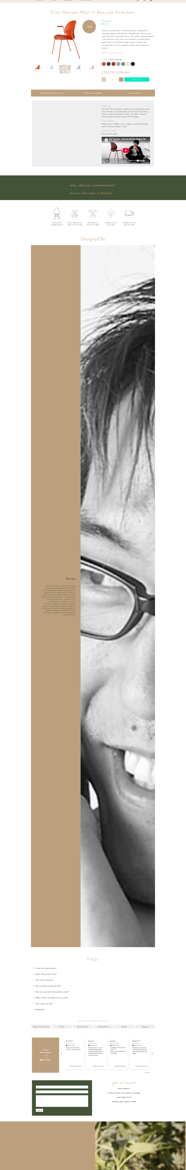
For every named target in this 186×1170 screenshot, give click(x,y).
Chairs (62, 1027)
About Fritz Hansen (41, 1027)
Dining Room (103, 1027)
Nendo (105, 23)
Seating (145, 1027)
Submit (39, 1110)
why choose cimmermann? (93, 185)
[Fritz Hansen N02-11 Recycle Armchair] (66, 41)
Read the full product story (112, 53)
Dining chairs (82, 1027)
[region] (107, 1054)
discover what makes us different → (93, 193)
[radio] (104, 64)
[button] (61, 1053)
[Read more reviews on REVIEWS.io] (45, 1060)
